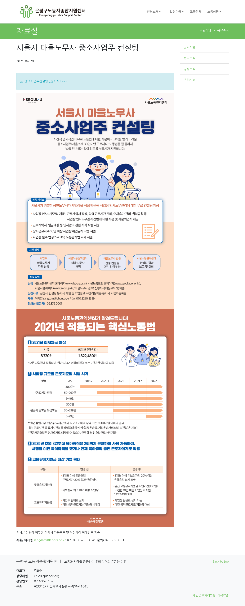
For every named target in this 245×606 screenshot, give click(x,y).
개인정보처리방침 (204, 595)
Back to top (220, 561)
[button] (153, 11)
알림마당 (205, 30)
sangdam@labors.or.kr (49, 540)
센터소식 (189, 58)
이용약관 (223, 595)
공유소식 (223, 30)
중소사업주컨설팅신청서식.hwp (46, 81)
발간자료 (189, 79)
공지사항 (189, 47)
